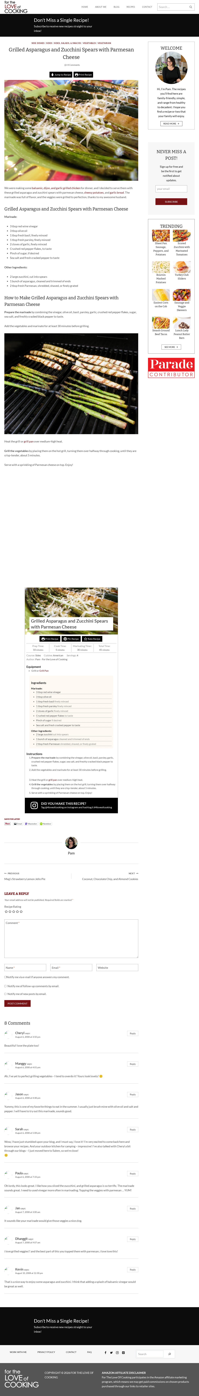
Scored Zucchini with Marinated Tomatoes (182, 249)
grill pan (29, 441)
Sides (49, 43)
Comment (12, 923)
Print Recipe (85, 74)
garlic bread (117, 192)
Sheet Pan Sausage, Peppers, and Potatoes (161, 249)
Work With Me (18, 1352)
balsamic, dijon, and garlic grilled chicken (56, 188)
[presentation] (161, 236)
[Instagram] (117, 1353)
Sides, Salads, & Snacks (67, 43)
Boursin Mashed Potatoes (161, 278)
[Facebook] (106, 1353)
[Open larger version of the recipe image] (71, 611)
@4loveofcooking (54, 807)
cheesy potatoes (94, 192)
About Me (100, 6)
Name (10, 967)
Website (103, 967)
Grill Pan (44, 670)
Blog (116, 6)
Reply (133, 1033)
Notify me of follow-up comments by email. (33, 986)
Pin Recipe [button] (73, 638)
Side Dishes (38, 43)
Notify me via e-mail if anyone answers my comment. (37, 977)
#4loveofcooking (103, 807)
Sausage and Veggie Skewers (181, 306)
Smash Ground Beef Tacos (161, 332)
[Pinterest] (123, 1353)
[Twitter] (111, 1353)
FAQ (89, 1352)
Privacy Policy (46, 1352)
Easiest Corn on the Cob (161, 304)
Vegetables (89, 43)
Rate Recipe (93, 638)
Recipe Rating (12, 906)
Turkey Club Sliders (182, 276)
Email (56, 967)
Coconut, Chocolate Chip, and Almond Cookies (110, 876)
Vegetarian (104, 43)
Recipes (131, 6)
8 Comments (73, 65)
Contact (147, 6)
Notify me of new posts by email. (26, 994)
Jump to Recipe (62, 74)
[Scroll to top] (191, 1383)
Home (84, 6)
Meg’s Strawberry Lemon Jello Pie (24, 876)
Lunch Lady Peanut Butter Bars (182, 334)
